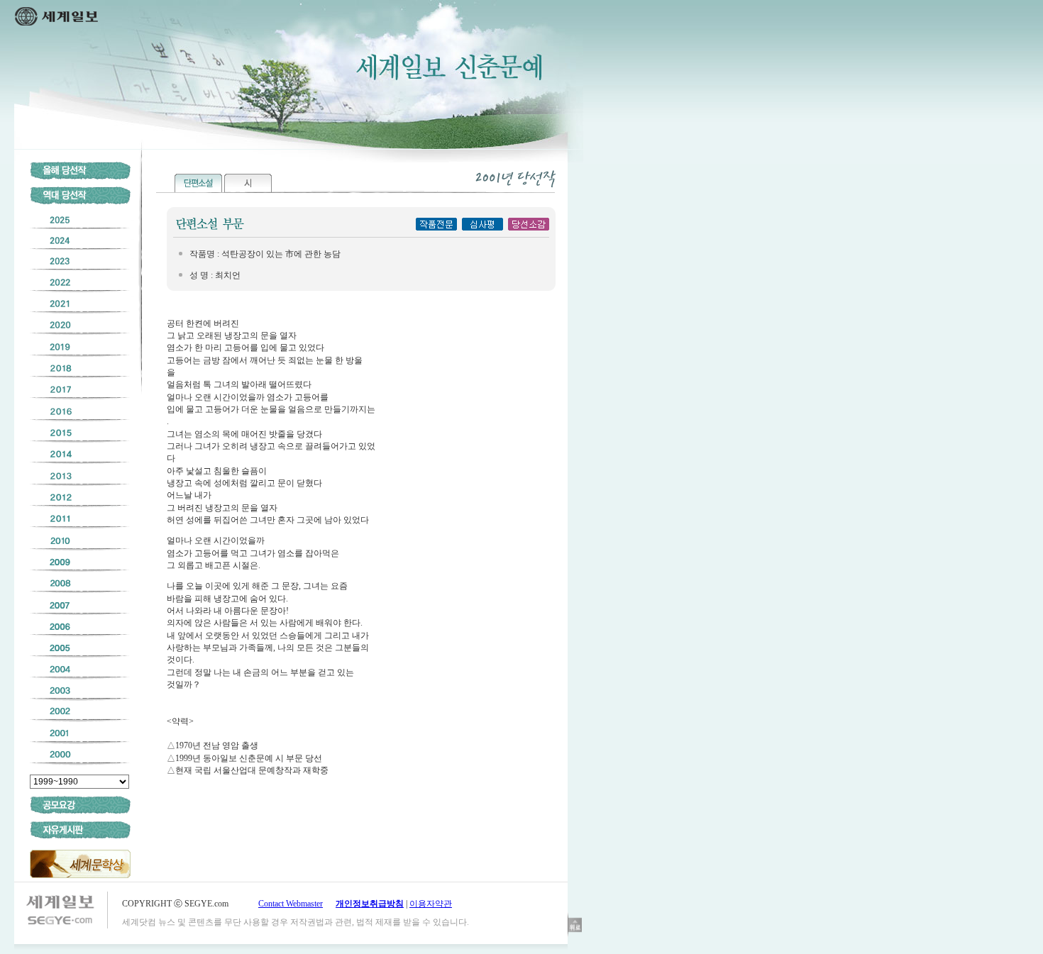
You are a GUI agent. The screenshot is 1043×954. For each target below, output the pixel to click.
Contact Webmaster (290, 904)
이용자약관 (430, 904)
